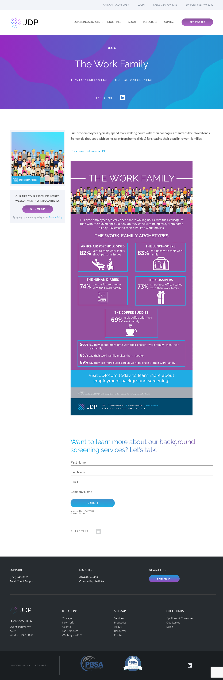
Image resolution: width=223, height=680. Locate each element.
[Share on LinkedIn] (122, 97)
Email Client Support (22, 581)
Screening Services (87, 22)
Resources (150, 22)
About (132, 22)
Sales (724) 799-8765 (165, 4)
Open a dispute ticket (92, 581)
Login (141, 4)
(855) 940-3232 (19, 577)
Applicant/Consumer (116, 4)
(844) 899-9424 (88, 577)
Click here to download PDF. (90, 151)
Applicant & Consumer (179, 618)
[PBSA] (133, 665)
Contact (170, 22)
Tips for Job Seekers (132, 80)
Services (119, 618)
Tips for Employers (89, 80)
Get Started (197, 22)
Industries (114, 22)
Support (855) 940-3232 (199, 4)
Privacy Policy (55, 217)
